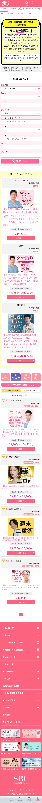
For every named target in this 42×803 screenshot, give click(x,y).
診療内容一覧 (8, 628)
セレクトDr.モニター (26, 378)
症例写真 (6, 678)
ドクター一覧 (8, 664)
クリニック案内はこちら (13, 642)
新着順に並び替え (31, 390)
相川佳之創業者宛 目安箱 (13, 693)
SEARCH (32, 5)
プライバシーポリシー (27, 790)
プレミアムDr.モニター (16, 378)
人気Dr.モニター (5, 378)
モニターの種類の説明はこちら (21, 385)
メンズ (37, 9)
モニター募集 (9, 13)
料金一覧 (6, 635)
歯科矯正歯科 (20, 9)
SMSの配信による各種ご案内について (21, 794)
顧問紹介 (6, 714)
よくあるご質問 (9, 700)
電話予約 (20, 800)
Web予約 (29, 800)
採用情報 (6, 707)
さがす (12, 800)
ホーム (4, 800)
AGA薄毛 (28, 9)
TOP (4, 9)
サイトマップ (11, 790)
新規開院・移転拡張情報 (13, 649)
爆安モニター (36, 378)
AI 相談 (26, 5)
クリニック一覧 (9, 657)
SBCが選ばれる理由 (11, 686)
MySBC (38, 800)
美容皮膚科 (12, 9)
